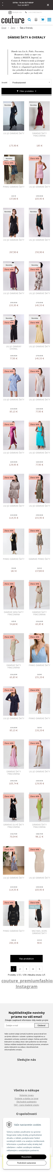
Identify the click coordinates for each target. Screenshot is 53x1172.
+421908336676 (35, 12)
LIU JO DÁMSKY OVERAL (13, 347)
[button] (29, 20)
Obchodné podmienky (26, 1101)
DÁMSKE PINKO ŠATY (39, 559)
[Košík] (43, 19)
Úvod (3, 27)
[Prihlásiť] (36, 20)
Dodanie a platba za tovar (26, 1098)
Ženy (13, 27)
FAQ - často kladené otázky (26, 1105)
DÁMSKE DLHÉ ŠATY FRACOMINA (13, 825)
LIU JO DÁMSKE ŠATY (13, 133)
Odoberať (41, 1025)
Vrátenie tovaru (26, 1095)
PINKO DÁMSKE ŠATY (13, 187)
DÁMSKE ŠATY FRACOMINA (39, 134)
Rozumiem (26, 1157)
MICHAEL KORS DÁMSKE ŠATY (39, 932)
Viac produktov (26, 958)
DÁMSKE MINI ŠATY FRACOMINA (13, 613)
